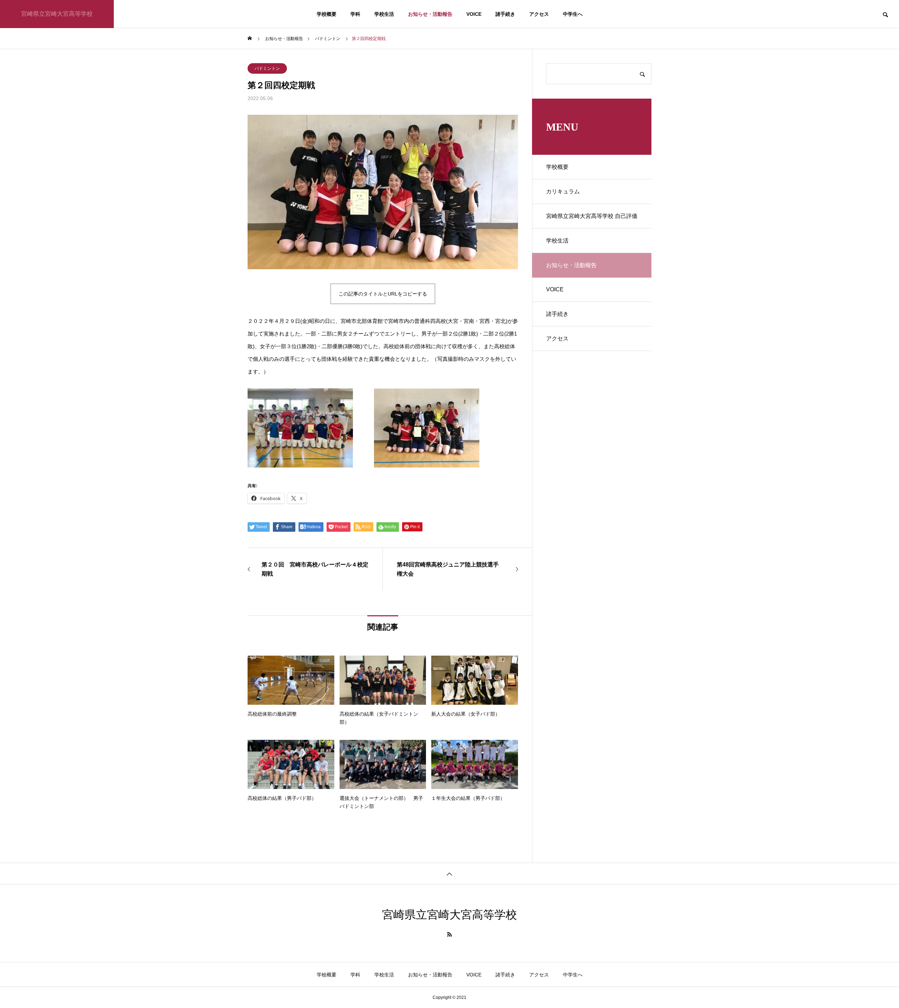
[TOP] (449, 873)
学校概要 (326, 14)
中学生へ (573, 14)
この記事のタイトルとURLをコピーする (383, 294)
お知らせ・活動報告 (430, 14)
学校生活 (384, 14)
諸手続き (505, 14)
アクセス (539, 14)
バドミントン (267, 68)
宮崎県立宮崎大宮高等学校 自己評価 (591, 216)
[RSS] (449, 934)
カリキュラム (563, 191)
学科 (355, 14)
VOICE (473, 14)
